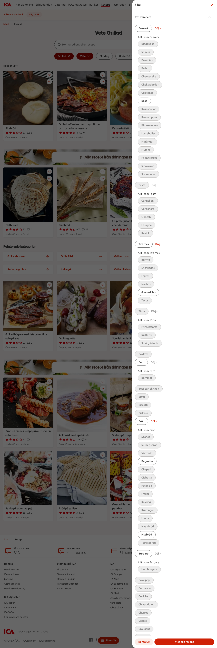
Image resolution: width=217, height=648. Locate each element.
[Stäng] (212, 4)
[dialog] (174, 324)
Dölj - (158, 28)
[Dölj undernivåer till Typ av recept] (210, 17)
